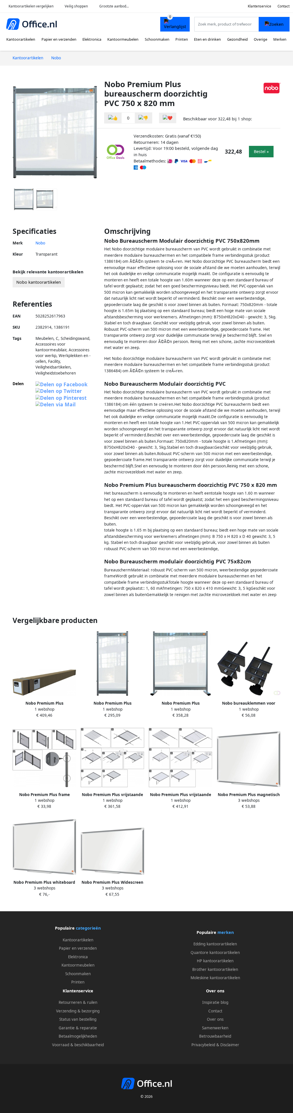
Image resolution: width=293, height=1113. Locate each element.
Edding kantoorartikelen (215, 944)
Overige (260, 39)
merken (225, 932)
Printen (181, 39)
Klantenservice (259, 6)
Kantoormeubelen (122, 39)
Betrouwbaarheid (215, 1036)
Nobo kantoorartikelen (38, 282)
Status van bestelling (77, 1019)
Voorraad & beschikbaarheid (78, 1044)
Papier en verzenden (58, 39)
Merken (279, 39)
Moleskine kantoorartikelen (215, 977)
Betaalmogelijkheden (78, 1036)
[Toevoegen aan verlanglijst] (167, 118)
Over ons (215, 1019)
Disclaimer (229, 1044)
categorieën (88, 928)
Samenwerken (215, 1027)
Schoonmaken (157, 39)
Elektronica (91, 39)
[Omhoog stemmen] (113, 118)
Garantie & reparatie (78, 1027)
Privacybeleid (203, 1044)
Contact (284, 6)
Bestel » (261, 151)
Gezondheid (237, 39)
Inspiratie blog (215, 1002)
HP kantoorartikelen (215, 960)
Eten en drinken (207, 39)
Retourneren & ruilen (78, 1002)
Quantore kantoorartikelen (215, 952)
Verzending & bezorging (78, 1011)
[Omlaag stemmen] (143, 118)
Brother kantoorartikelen (215, 969)
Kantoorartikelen (20, 39)
